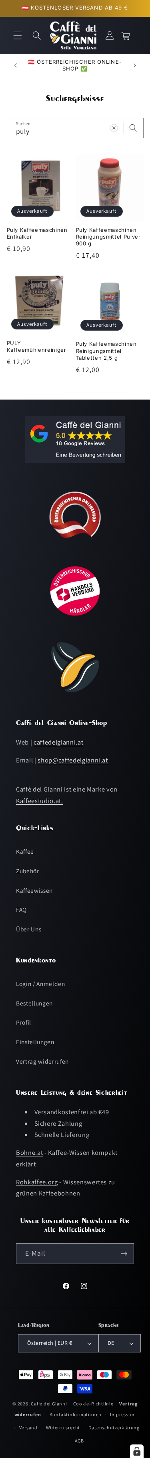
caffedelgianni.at (58, 742)
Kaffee (25, 851)
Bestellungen (34, 1003)
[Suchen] (133, 127)
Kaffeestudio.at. (39, 800)
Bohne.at (29, 1152)
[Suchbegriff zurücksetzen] (114, 127)
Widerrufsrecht (63, 1428)
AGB (79, 1441)
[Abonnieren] (124, 1253)
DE (111, 1342)
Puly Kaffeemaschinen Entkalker (37, 233)
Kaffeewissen (34, 890)
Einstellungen (35, 1042)
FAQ (21, 909)
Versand (28, 1428)
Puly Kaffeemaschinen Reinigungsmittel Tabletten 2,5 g (106, 351)
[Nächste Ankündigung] (135, 65)
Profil (23, 1022)
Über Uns (28, 929)
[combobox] (75, 128)
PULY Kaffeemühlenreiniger (36, 346)
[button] (17, 35)
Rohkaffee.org (37, 1182)
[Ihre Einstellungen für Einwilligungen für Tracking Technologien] (137, 1451)
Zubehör (27, 871)
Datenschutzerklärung (113, 1428)
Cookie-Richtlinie (93, 1404)
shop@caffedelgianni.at (73, 760)
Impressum (123, 1414)
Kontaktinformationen (76, 1414)
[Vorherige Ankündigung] (15, 65)
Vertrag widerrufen (42, 1061)
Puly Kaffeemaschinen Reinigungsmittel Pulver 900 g (108, 237)
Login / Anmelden (40, 984)
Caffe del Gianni (49, 1404)
